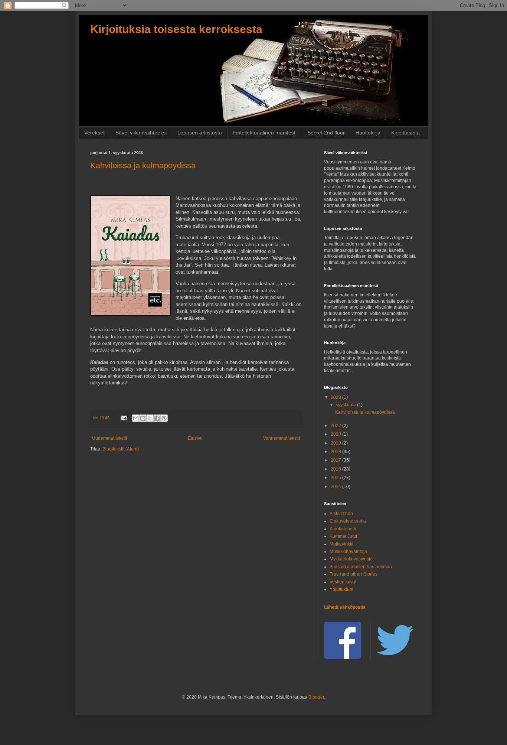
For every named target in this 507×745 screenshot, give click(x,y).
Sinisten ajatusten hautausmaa (361, 566)
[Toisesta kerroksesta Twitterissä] (394, 657)
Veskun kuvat (343, 582)
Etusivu (195, 438)
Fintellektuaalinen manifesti (265, 133)
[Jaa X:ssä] (150, 418)
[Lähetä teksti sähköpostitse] (123, 418)
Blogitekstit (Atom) (120, 449)
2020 (336, 434)
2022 (336, 425)
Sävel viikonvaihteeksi (141, 133)
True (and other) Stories (353, 574)
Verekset (94, 133)
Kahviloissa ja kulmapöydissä (143, 165)
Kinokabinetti (343, 528)
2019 (336, 443)
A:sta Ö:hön (341, 513)
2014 (336, 486)
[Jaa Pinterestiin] (164, 418)
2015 (336, 477)
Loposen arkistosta (199, 133)
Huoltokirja (368, 133)
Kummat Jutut (343, 536)
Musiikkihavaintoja (348, 551)
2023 (336, 397)
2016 (336, 469)
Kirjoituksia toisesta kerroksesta (176, 29)
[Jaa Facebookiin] (157, 418)
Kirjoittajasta (405, 133)
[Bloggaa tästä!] (143, 418)
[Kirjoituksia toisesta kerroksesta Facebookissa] (342, 657)
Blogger (316, 697)
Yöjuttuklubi (341, 589)
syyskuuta (346, 404)
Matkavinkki (341, 544)
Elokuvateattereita (348, 521)
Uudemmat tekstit (109, 438)
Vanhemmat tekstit (281, 438)
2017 (336, 460)
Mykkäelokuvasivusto (351, 559)
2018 (336, 451)
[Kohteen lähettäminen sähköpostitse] (136, 418)
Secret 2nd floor (326, 133)
